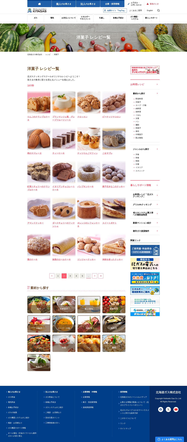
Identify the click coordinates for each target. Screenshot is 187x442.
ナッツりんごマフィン (87, 153)
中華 (137, 164)
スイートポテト (109, 223)
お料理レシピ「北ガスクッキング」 (143, 195)
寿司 (137, 131)
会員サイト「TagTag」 (116, 10)
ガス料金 (11, 397)
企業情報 (86, 397)
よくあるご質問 (135, 10)
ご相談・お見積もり (53, 412)
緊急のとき (154, 4)
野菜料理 (139, 99)
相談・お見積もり (15, 423)
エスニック (140, 171)
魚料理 (138, 112)
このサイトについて (128, 418)
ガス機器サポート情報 (17, 428)
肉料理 (138, 109)
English (150, 10)
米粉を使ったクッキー (112, 259)
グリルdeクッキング (142, 204)
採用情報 (123, 392)
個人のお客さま (14, 392)
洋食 (137, 154)
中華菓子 (139, 134)
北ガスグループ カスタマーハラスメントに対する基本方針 (134, 411)
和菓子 (138, 128)
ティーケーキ (58, 153)
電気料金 (11, 402)
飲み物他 (139, 138)
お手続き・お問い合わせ (136, 4)
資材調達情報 (88, 407)
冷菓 (137, 118)
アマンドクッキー (35, 223)
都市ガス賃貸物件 (141, 231)
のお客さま (63, 4)
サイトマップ (125, 429)
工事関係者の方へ (52, 423)
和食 (137, 158)
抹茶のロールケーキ (61, 259)
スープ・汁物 (141, 105)
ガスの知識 (12, 412)
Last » (100, 275)
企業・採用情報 (112, 4)
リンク (123, 423)
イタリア (139, 167)
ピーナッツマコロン (111, 117)
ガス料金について (52, 397)
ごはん (138, 115)
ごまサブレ (107, 153)
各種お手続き (13, 407)
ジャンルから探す (141, 149)
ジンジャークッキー (86, 259)
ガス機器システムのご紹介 (18, 418)
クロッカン (82, 117)
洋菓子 (138, 102)
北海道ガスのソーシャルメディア (133, 397)
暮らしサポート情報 (140, 185)
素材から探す (139, 93)
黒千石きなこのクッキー (113, 186)
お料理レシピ (137, 84)
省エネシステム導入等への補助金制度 (143, 214)
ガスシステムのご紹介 (54, 407)
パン (137, 121)
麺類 (137, 125)
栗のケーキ (32, 259)
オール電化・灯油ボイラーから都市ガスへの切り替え (22, 434)
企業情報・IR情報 (90, 392)
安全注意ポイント (52, 418)
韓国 (137, 161)
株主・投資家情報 (90, 402)
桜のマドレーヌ (34, 153)
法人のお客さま (51, 392)
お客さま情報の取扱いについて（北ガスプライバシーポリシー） (134, 403)
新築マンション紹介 (142, 223)
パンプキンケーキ (85, 186)
